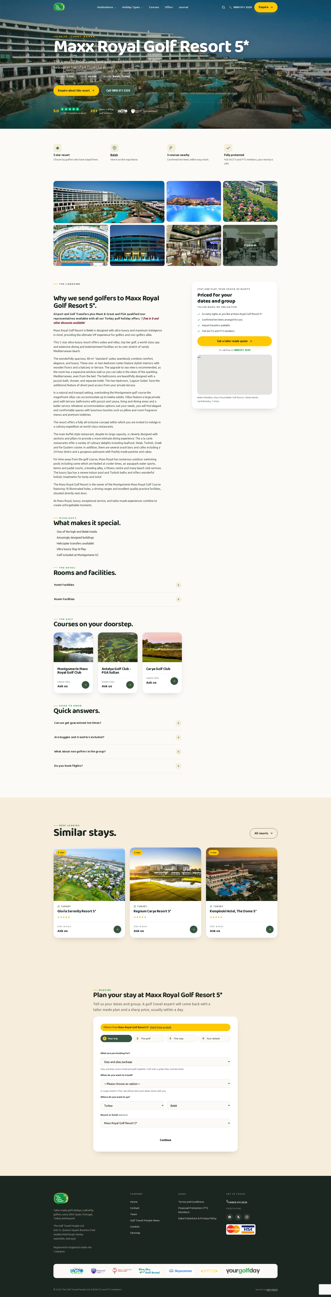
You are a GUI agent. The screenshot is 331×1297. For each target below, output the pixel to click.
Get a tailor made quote (232, 341)
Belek (114, 154)
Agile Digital (272, 1290)
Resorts (67, 28)
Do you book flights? (68, 765)
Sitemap (135, 1232)
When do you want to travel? (117, 1075)
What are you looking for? (115, 1053)
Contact (134, 1208)
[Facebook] (229, 1217)
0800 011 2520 (242, 7)
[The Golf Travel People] (59, 7)
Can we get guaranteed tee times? (77, 723)
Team (133, 1214)
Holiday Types (131, 7)
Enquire (263, 7)
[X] (238, 1217)
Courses (154, 7)
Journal (183, 7)
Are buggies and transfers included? (79, 737)
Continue (165, 1140)
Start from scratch (160, 1027)
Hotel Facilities (64, 584)
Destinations (105, 7)
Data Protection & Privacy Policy (197, 1218)
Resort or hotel (114, 1114)
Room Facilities (64, 599)
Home (56, 28)
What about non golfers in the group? (80, 751)
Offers (169, 7)
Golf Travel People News (145, 1220)
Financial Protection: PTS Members (193, 1210)
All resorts (261, 833)
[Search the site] (223, 7)
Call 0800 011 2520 (118, 90)
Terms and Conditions (191, 1201)
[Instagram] (246, 1217)
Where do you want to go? (115, 1097)
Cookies (135, 1226)
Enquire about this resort (74, 90)
